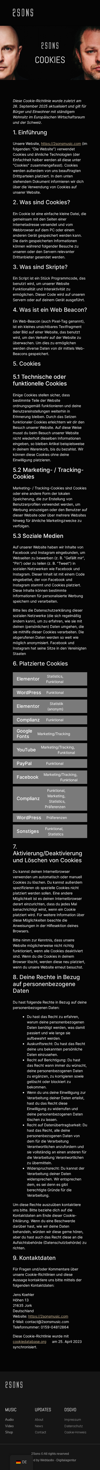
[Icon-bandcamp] (88, 13)
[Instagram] (75, 13)
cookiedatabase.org (29, 1341)
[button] (51, 13)
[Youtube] (82, 13)
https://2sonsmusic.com (61, 143)
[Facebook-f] (69, 13)
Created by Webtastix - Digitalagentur (50, 1460)
